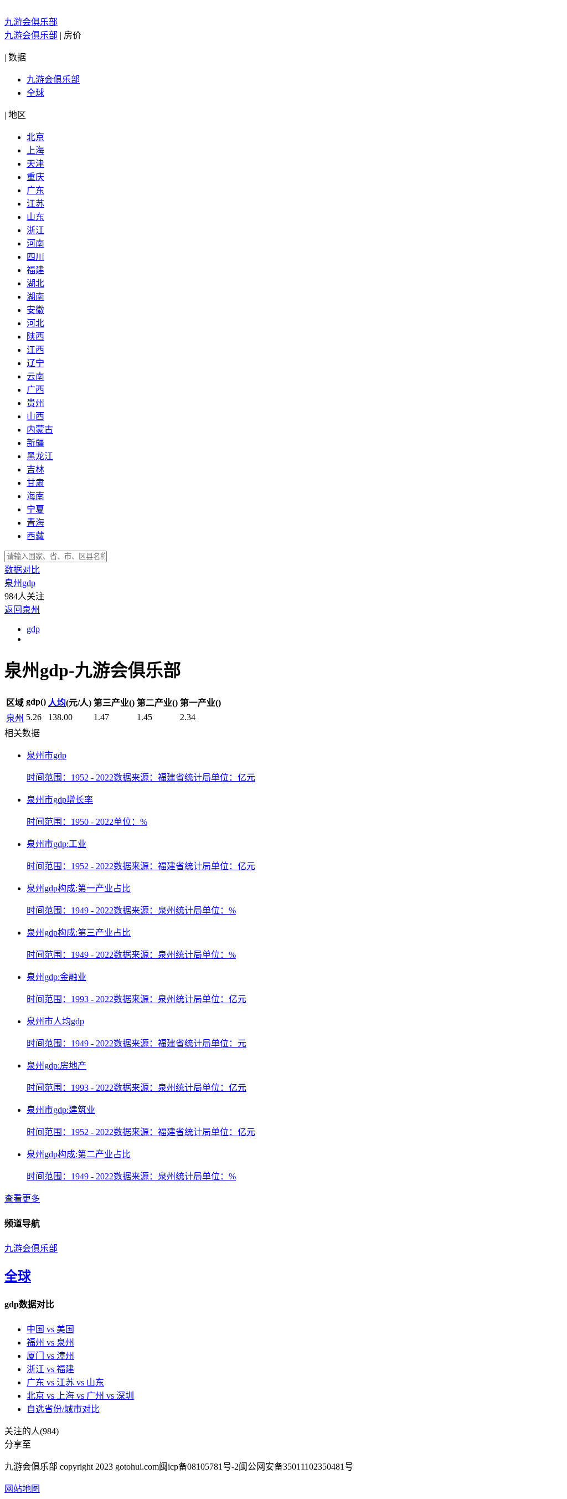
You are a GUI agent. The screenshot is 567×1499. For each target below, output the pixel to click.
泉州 (15, 718)
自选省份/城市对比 (63, 1409)
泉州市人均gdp (55, 1021)
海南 (35, 496)
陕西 (35, 336)
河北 (35, 323)
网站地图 (22, 1488)
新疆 (35, 443)
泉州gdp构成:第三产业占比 (79, 932)
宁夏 (35, 509)
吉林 (35, 469)
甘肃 (35, 482)
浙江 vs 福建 (50, 1369)
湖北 (35, 283)
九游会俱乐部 (31, 22)
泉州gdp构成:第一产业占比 (79, 888)
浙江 (35, 230)
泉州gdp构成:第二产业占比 (79, 1154)
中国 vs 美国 (50, 1329)
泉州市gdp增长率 (60, 799)
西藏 (35, 536)
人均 (57, 702)
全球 (35, 92)
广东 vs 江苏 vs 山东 (65, 1382)
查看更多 (22, 1198)
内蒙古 (40, 429)
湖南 (35, 296)
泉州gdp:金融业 (56, 977)
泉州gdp (19, 583)
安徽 (35, 310)
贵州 (35, 403)
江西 (35, 350)
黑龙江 (40, 456)
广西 (35, 389)
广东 (35, 190)
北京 (35, 137)
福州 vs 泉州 (50, 1342)
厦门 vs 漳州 (50, 1356)
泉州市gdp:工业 (56, 844)
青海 (35, 522)
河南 (35, 243)
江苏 (35, 203)
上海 (35, 150)
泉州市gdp (46, 755)
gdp (33, 629)
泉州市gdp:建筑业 (61, 1110)
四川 (35, 256)
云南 (35, 376)
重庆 (35, 177)
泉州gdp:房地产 (56, 1065)
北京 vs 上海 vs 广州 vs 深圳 (80, 1395)
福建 (35, 270)
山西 (35, 416)
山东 (35, 217)
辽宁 (35, 363)
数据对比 (22, 569)
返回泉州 (22, 609)
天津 (35, 163)
